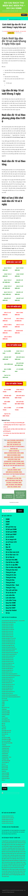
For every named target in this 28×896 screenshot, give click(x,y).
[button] (24, 15)
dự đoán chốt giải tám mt (7, 670)
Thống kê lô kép (11, 577)
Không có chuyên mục (20, 860)
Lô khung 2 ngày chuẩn (9, 463)
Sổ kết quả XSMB (11, 529)
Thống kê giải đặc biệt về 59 (19, 874)
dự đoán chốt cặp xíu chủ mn (8, 684)
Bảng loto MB (5, 766)
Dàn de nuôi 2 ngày (9, 457)
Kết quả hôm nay (5, 707)
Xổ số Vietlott (5, 718)
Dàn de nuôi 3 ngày (19, 457)
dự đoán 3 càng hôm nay (11, 849)
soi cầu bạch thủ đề (12, 867)
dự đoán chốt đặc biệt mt (7, 668)
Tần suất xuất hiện (11, 590)
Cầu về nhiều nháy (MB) (13, 567)
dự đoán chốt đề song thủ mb (8, 643)
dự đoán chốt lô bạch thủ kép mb (9, 649)
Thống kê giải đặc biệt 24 (14, 872)
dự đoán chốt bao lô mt (7, 665)
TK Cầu (3, 735)
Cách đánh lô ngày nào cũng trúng (11, 846)
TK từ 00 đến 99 (11, 593)
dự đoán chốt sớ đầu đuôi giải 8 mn (9, 695)
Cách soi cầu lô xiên (11, 844)
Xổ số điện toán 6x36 (12, 552)
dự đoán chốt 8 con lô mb (7, 634)
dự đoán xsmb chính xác (13, 856)
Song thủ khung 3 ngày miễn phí (14, 484)
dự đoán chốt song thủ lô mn (8, 691)
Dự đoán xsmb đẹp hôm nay (8, 645)
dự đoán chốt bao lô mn (7, 682)
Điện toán (4, 728)
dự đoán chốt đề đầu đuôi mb (8, 641)
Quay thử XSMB (11, 603)
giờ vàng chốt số (11, 860)
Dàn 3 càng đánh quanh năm (11, 848)
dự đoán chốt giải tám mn (7, 688)
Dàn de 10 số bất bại (14, 450)
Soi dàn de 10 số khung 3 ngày (13, 482)
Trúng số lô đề (5, 700)
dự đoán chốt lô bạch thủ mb (8, 650)
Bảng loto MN (5, 767)
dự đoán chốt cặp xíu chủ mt (8, 666)
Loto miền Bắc (10, 595)
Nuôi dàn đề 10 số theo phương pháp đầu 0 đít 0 (14, 475)
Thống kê (9, 550)
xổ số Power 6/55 (11, 542)
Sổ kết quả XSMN (11, 532)
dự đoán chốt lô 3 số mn (7, 689)
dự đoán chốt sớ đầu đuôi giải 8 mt (9, 673)
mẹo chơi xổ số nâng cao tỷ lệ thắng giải (14, 422)
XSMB (7, 519)
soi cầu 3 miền (11, 865)
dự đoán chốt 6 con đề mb (7, 625)
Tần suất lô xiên (5, 876)
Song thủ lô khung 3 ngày (14, 486)
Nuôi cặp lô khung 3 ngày (14, 469)
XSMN (8, 522)
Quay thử (4, 771)
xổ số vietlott (10, 537)
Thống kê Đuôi (10, 582)
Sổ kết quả (4, 709)
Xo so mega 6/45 (11, 539)
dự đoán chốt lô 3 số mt (7, 672)
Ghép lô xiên (4, 860)
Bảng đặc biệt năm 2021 (12, 842)
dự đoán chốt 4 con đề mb (7, 624)
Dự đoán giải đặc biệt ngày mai (15, 851)
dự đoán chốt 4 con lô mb (7, 631)
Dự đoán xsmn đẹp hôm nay (8, 680)
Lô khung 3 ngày (20, 463)
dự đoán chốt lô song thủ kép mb (9, 654)
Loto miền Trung (11, 600)
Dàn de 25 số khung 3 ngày (14, 455)
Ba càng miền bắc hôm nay (17, 841)
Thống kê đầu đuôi (12, 570)
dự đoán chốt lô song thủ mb (8, 656)
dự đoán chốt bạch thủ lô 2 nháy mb (10, 652)
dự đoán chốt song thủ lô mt (8, 677)
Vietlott (3, 716)
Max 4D (8, 547)
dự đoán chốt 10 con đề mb (8, 629)
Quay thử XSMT (11, 608)
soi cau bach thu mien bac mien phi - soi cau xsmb (14, 31)
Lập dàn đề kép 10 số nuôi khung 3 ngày (14, 461)
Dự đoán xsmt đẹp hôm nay (8, 663)
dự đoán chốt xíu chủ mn (7, 693)
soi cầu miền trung (6, 871)
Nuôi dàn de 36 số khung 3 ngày (14, 472)
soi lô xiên (12, 871)
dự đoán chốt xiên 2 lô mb (7, 657)
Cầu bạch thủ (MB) (11, 560)
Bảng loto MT (5, 769)
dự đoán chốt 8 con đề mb (7, 627)
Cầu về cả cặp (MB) (12, 565)
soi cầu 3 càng (15, 862)
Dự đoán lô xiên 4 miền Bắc (9, 855)
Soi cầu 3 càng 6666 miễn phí (10, 864)
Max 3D (8, 544)
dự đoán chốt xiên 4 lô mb (7, 661)
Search (20, 510)
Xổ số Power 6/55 (6, 721)
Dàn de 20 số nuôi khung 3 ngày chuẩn (14, 452)
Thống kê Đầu (10, 580)
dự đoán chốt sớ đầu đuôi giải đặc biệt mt (11, 675)
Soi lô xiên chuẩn (18, 871)
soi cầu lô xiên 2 (22, 869)
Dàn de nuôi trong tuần (14, 459)
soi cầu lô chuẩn (14, 869)
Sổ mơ (8, 613)
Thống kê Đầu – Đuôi (12, 585)
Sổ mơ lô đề (10, 32)
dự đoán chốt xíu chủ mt (7, 679)
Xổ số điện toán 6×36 (6, 730)
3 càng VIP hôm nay (6, 841)
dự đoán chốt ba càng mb (7, 636)
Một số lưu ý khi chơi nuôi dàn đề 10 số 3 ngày (14, 466)
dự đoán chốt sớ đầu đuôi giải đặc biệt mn (11, 696)
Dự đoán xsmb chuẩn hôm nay (9, 622)
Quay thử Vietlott (11, 610)
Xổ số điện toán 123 (12, 555)
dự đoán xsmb (18, 855)
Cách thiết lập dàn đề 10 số (14, 444)
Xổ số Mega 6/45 (5, 720)
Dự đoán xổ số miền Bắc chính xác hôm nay (15, 858)
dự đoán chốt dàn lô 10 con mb (9, 638)
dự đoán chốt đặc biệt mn (7, 686)
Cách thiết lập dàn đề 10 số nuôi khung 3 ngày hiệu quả (14, 447)
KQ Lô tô (4, 764)
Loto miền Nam (10, 598)
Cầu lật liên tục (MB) (12, 562)
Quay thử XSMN (11, 605)
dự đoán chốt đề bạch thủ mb (8, 640)
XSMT (8, 524)
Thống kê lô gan (11, 572)
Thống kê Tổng (10, 588)
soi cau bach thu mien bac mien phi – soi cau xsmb (14, 5)
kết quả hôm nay (11, 527)
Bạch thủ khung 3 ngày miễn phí (15, 440)
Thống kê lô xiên (11, 575)
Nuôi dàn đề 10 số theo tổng (14, 478)
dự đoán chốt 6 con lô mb (7, 633)
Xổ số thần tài (10, 557)
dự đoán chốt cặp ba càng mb (8, 647)
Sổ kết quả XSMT (11, 534)
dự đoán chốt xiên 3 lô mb (7, 659)
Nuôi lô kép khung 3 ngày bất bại (13, 480)
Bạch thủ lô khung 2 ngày (14, 442)
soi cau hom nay (8, 862)
